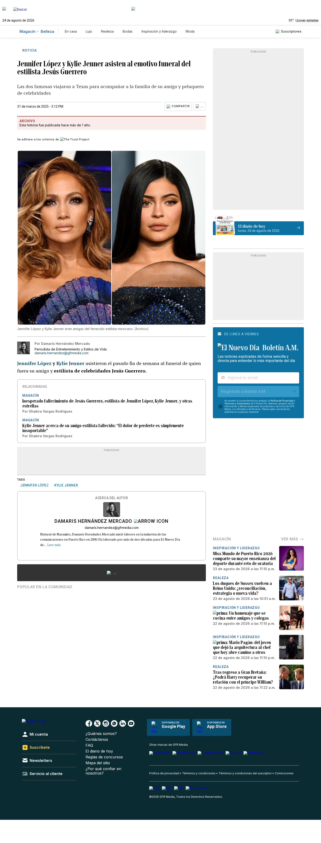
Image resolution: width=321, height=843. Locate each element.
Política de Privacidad (282, 400)
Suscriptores (291, 31)
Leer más (54, 544)
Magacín (27, 31)
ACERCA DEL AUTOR (111, 498)
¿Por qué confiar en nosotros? (103, 771)
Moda (190, 31)
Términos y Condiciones (237, 403)
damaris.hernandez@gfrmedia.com (62, 353)
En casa (71, 31)
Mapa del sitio (98, 763)
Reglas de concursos (104, 757)
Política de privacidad (164, 773)
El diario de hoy (99, 751)
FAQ (89, 745)
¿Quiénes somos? (101, 733)
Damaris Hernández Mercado (93, 521)
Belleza (47, 31)
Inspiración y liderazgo (159, 31)
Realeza (107, 31)
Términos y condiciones (198, 773)
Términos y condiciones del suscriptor (245, 773)
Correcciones (284, 773)
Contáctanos (97, 739)
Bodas (128, 31)
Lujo (89, 31)
